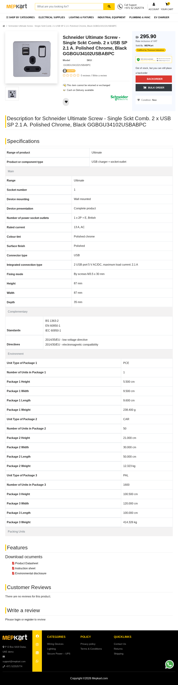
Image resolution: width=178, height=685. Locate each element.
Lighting (51, 648)
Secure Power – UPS (58, 653)
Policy (85, 636)
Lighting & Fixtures (81, 17)
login (18, 619)
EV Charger (161, 17)
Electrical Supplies (52, 17)
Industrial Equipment (112, 17)
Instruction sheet (25, 568)
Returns (118, 648)
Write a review (99, 75)
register (29, 619)
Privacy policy (87, 644)
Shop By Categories (21, 17)
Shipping (118, 653)
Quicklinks (122, 636)
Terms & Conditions (91, 648)
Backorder (155, 79)
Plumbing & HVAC (139, 17)
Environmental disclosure (30, 573)
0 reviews (85, 75)
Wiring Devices (55, 644)
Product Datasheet (26, 563)
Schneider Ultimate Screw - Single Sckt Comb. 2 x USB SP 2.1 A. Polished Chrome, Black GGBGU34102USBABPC (62, 26)
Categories (56, 636)
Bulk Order (156, 87)
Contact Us (120, 644)
